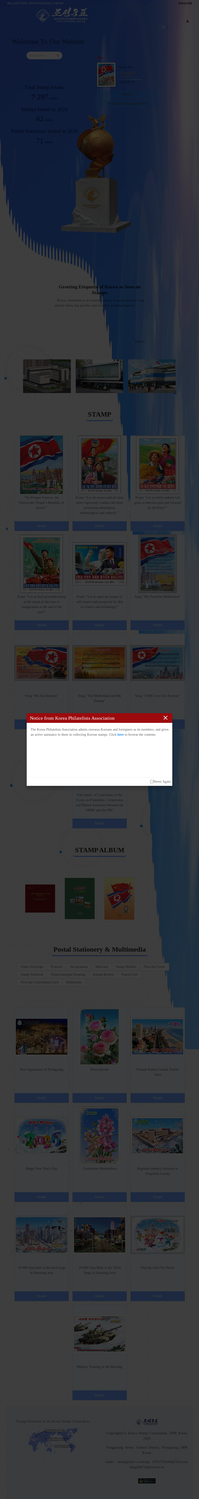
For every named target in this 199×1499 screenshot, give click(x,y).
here (120, 734)
